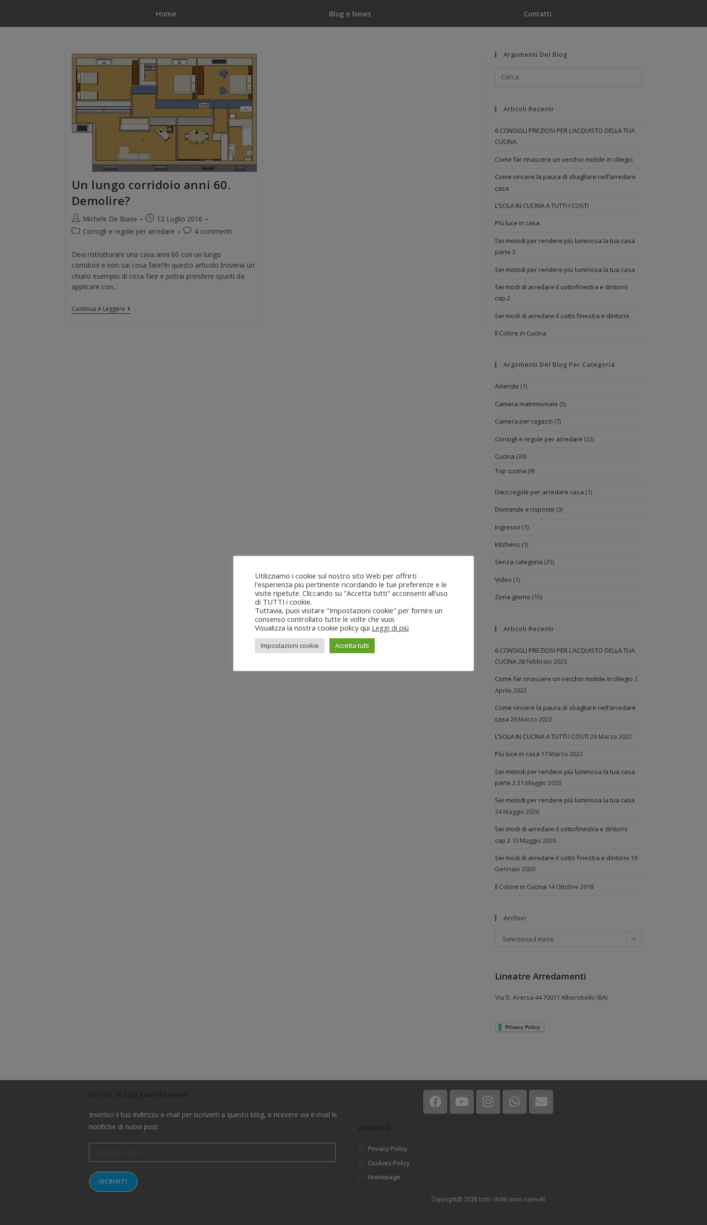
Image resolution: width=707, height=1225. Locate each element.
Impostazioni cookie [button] (290, 645)
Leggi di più (390, 627)
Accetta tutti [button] (352, 645)
